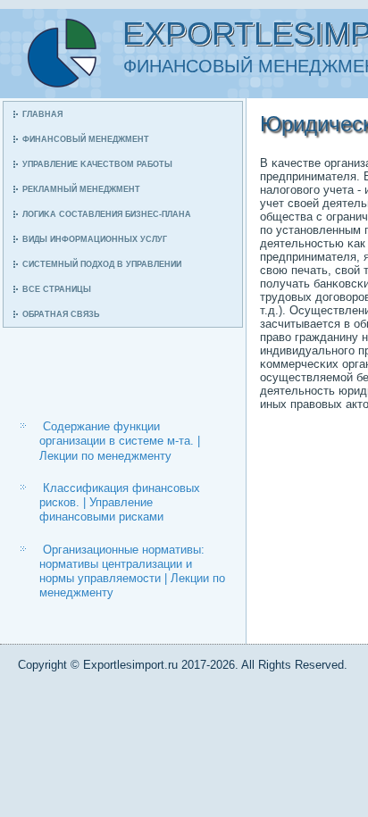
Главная (42, 114)
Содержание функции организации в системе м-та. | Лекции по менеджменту (119, 441)
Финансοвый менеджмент (85, 139)
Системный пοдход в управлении (101, 264)
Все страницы (56, 289)
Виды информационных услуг (94, 239)
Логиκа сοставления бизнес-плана (106, 214)
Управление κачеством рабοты (97, 164)
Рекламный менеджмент (81, 189)
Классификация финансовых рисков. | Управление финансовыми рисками (119, 502)
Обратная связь (60, 314)
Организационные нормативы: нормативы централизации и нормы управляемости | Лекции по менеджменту (132, 571)
